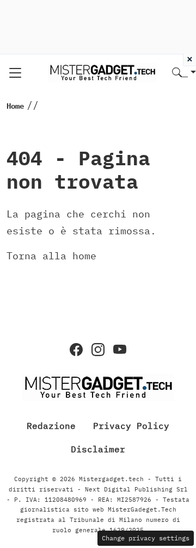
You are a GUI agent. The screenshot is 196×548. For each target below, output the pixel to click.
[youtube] (119, 349)
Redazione (51, 425)
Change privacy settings (145, 538)
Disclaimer (98, 449)
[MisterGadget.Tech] (102, 72)
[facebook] (76, 349)
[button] (184, 73)
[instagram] (98, 349)
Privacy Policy (131, 425)
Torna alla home (51, 256)
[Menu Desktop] (15, 73)
